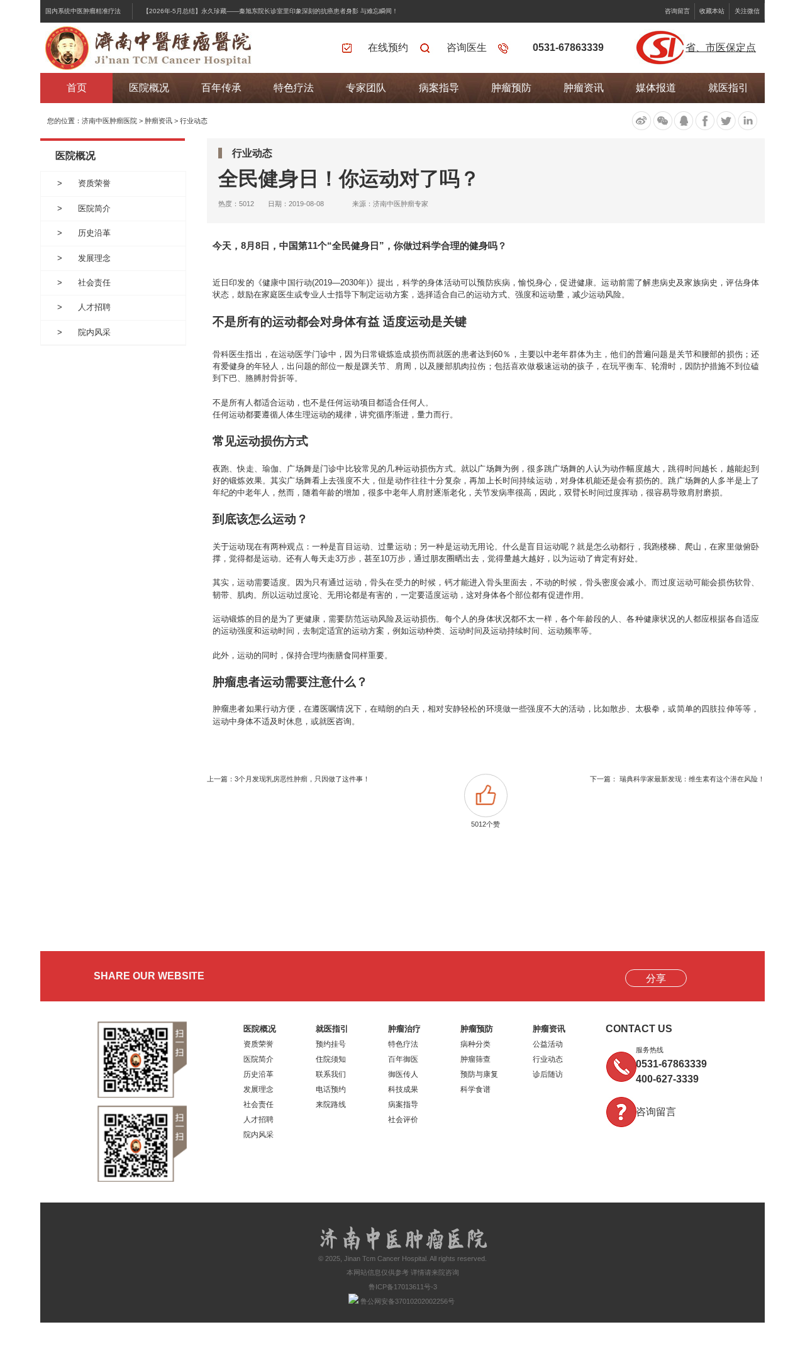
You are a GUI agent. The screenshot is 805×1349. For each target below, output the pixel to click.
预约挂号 (331, 1044)
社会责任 (94, 282)
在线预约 (388, 47)
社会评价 (403, 1119)
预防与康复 (479, 1074)
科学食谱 (475, 1089)
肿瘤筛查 (475, 1059)
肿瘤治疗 (404, 1028)
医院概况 (149, 87)
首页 (77, 87)
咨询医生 (466, 47)
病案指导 (439, 87)
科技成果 (403, 1089)
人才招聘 (94, 307)
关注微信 (747, 11)
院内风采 (94, 332)
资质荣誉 (94, 183)
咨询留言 (677, 11)
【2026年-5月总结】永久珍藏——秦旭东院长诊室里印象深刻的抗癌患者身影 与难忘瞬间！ (270, 11)
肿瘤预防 (511, 87)
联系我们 (331, 1074)
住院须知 (331, 1059)
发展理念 (94, 258)
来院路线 (331, 1104)
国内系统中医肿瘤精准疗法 (83, 11)
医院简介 (94, 208)
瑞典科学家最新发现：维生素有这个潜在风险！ (692, 779)
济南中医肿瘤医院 (109, 120)
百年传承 (221, 87)
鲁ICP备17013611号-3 (403, 1287)
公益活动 (548, 1044)
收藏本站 (711, 11)
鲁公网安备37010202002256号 (406, 1301)
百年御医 (403, 1059)
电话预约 (331, 1089)
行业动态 (194, 120)
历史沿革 (94, 233)
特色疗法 (294, 87)
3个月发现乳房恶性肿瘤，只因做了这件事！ (302, 779)
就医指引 (728, 87)
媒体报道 (656, 87)
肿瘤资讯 (584, 87)
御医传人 (403, 1074)
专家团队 (366, 87)
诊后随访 (548, 1074)
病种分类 (475, 1044)
